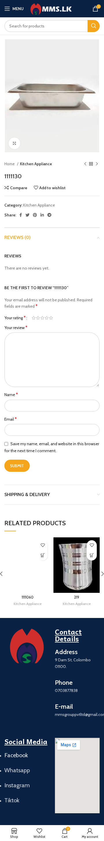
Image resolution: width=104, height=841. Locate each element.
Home (10, 163)
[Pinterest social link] (35, 215)
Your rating (15, 317)
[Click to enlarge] (14, 143)
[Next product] (97, 164)
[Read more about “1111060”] (43, 555)
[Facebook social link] (21, 215)
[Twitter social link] (27, 215)
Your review (15, 327)
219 (76, 597)
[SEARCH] (94, 26)
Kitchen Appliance (36, 163)
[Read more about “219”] (92, 555)
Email (10, 419)
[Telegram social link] (49, 215)
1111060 (28, 597)
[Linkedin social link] (42, 215)
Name (11, 394)
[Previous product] (85, 164)
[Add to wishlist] (43, 545)
